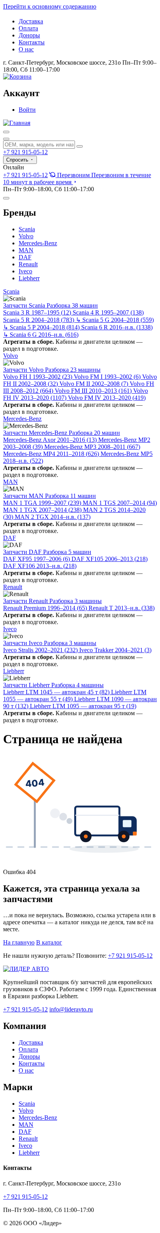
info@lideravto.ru (71, 1009)
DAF (25, 257)
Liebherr (29, 278)
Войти (27, 109)
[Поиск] (6, 132)
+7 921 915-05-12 (25, 152)
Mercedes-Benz (38, 243)
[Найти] (80, 146)
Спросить (18, 160)
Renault (28, 264)
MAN (26, 250)
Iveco (25, 271)
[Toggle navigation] (6, 198)
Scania (27, 229)
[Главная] (16, 123)
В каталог (49, 942)
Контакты (32, 42)
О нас (26, 49)
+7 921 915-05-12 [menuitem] (25, 175)
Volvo (26, 236)
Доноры (29, 35)
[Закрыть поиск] (6, 139)
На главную (19, 942)
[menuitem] (77, 178)
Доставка (31, 21)
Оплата (28, 28)
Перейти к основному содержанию (49, 6)
